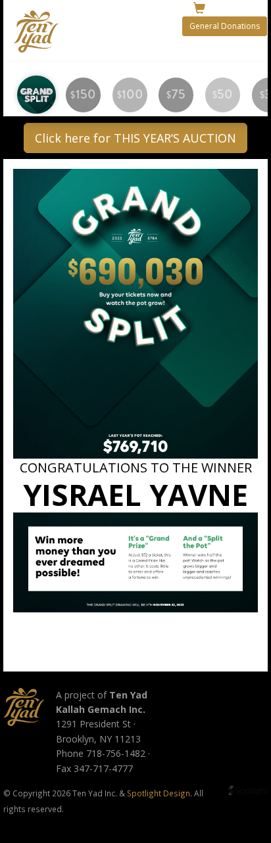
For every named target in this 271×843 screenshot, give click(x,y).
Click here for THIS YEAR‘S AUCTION (135, 138)
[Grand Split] (36, 95)
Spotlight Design (158, 793)
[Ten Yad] (24, 707)
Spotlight (248, 791)
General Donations (224, 26)
